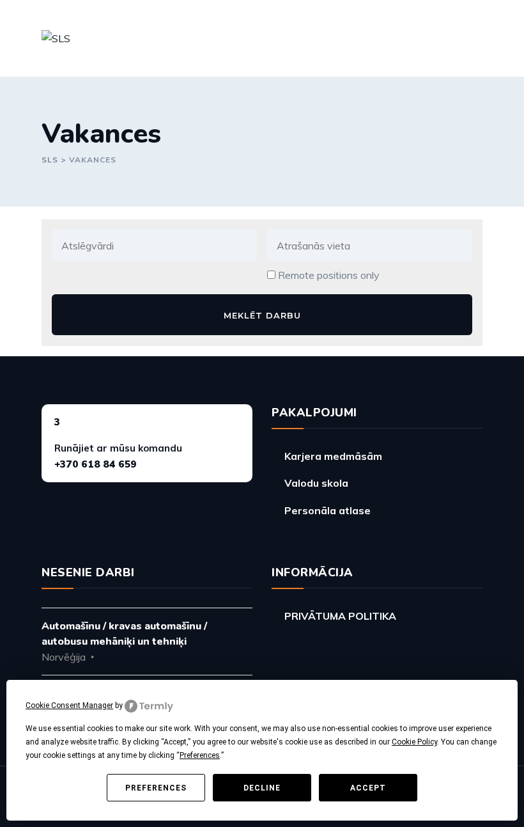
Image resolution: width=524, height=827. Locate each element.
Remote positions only (329, 275)
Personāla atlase (327, 510)
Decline (262, 788)
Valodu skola (316, 483)
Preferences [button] (200, 755)
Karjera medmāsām (333, 456)
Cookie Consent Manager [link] (69, 705)
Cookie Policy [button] (414, 741)
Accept (368, 788)
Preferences (156, 788)
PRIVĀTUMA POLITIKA (340, 616)
